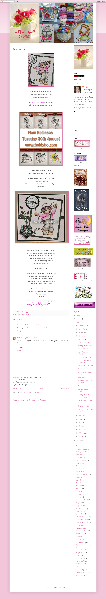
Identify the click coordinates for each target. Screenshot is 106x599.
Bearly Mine (80, 452)
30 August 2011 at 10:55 (33, 325)
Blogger (62, 588)
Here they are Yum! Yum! (84, 353)
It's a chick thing (83, 349)
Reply (19, 331)
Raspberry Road (81, 531)
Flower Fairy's (81, 486)
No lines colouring (82, 508)
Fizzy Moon (80, 483)
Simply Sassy (81, 542)
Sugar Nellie (80, 553)
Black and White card (85, 366)
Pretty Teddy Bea (84, 357)
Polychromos (80, 528)
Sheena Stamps (81, 539)
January (82, 436)
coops (19, 337)
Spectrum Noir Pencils (84, 545)
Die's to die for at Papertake (84, 361)
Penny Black (80, 525)
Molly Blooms (80, 505)
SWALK (78, 555)
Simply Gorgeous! (84, 386)
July (80, 415)
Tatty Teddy (80, 561)
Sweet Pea (80, 558)
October (81, 332)
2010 (78, 441)
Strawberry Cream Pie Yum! (85, 410)
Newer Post (17, 388)
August (81, 339)
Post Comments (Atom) (30, 392)
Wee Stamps (80, 569)
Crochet (78, 463)
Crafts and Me (81, 460)
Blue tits (79, 455)
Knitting (78, 497)
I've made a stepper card (85, 373)
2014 (78, 315)
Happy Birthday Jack (85, 345)
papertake (79, 514)
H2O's (78, 491)
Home (41, 388)
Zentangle (79, 575)
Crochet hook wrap (84, 342)
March (81, 429)
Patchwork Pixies (82, 519)
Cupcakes (79, 466)
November (82, 329)
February (82, 433)
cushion (78, 469)
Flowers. (79, 488)
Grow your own (83, 394)
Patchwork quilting (82, 522)
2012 (78, 319)
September (83, 336)
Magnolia (79, 503)
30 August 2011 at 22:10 (29, 337)
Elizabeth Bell (80, 477)
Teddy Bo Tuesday (38, 102)
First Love (81, 377)
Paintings (79, 511)
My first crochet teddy (83, 390)
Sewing (78, 536)
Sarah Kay (79, 534)
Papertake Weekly (82, 517)
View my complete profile (82, 107)
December (82, 325)
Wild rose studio (81, 572)
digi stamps (21, 314)
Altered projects (81, 449)
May (80, 422)
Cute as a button (84, 369)
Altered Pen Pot (83, 406)
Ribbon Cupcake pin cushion (85, 382)
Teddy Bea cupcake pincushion (85, 402)
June (81, 419)
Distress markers (82, 474)
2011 (78, 322)
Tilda (77, 567)
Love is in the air (84, 397)
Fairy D (78, 480)
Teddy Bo (29, 314)
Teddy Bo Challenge (41, 181)
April (80, 426)
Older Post (65, 388)
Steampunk (80, 550)
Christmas (79, 457)
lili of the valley (81, 500)
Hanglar (78, 494)
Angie (86, 87)
